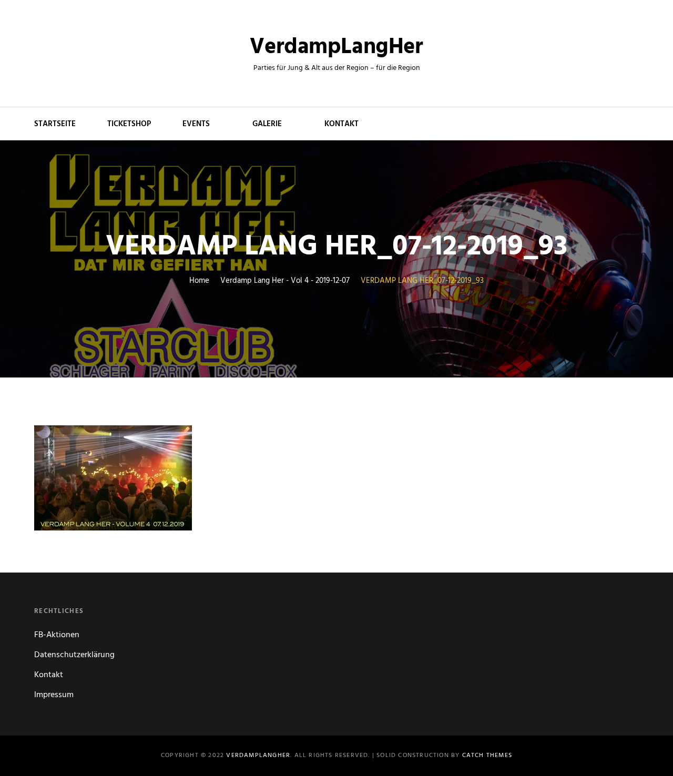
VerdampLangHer (336, 47)
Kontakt (341, 124)
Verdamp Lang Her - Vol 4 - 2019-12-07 (285, 281)
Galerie (267, 124)
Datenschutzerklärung (74, 655)
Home (199, 281)
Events (196, 124)
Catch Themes (487, 755)
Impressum (54, 695)
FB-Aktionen (56, 635)
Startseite (55, 124)
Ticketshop (129, 124)
